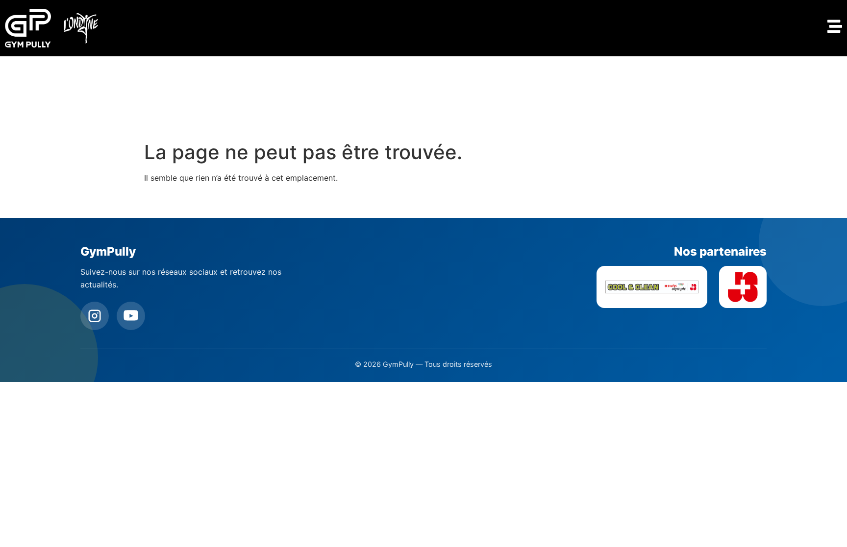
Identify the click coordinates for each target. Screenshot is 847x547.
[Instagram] (94, 316)
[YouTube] (131, 316)
